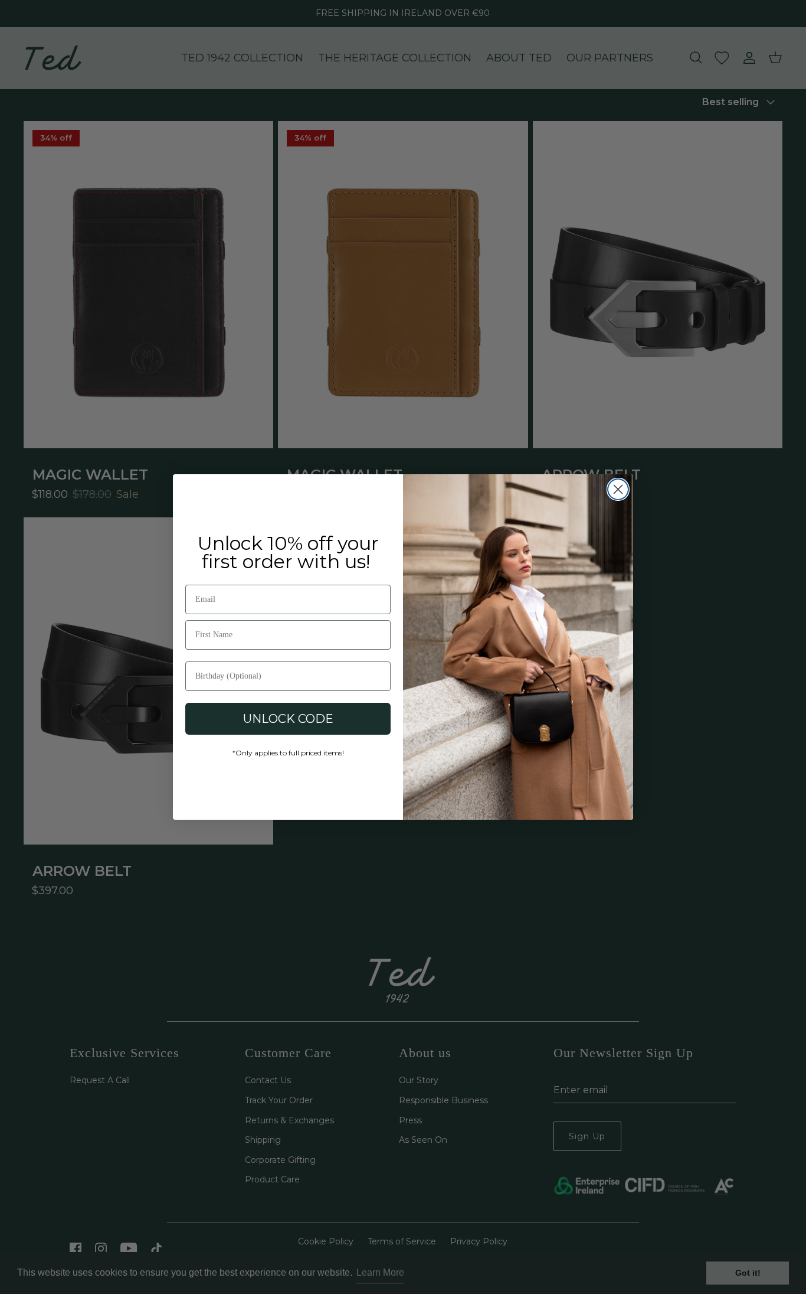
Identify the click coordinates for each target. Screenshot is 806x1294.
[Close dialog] (618, 489)
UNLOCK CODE (288, 719)
